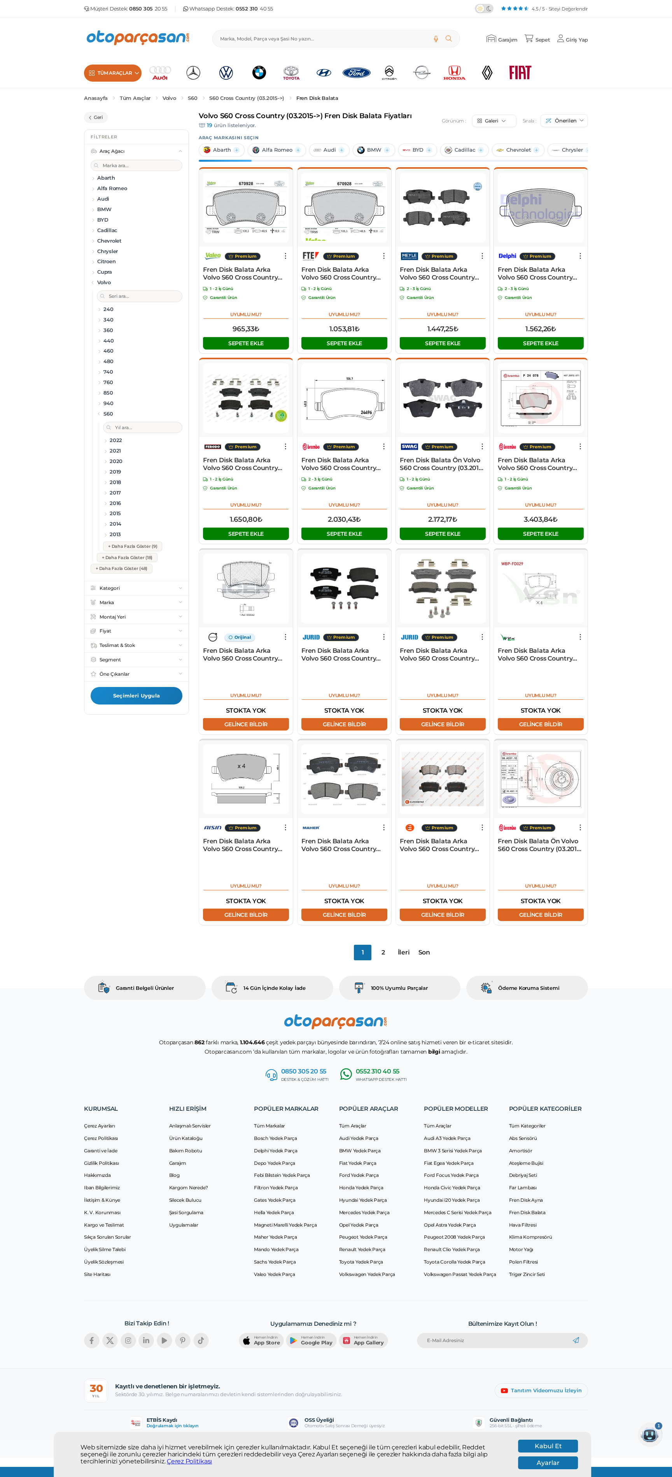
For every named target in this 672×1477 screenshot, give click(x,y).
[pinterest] (183, 1340)
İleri (404, 952)
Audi (330, 150)
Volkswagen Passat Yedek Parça (460, 1274)
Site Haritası (97, 1274)
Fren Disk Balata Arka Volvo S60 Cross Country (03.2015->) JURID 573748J (341, 654)
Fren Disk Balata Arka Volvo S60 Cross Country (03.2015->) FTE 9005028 (338, 273)
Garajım (177, 1163)
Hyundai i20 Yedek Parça (452, 1200)
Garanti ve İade (100, 1151)
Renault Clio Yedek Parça (452, 1249)
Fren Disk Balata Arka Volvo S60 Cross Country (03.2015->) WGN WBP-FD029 (535, 654)
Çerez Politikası (189, 1461)
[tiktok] (201, 1340)
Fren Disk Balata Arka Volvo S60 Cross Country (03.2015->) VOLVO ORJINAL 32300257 (246, 654)
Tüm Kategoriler (527, 1126)
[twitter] (110, 1340)
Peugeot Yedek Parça (363, 1237)
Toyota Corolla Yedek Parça (454, 1262)
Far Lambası (523, 1187)
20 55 (148, 9)
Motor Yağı (521, 1249)
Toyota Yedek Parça (361, 1262)
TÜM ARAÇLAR (115, 73)
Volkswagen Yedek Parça (367, 1274)
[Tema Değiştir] (484, 8)
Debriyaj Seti (523, 1175)
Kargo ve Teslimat (104, 1225)
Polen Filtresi (523, 1262)
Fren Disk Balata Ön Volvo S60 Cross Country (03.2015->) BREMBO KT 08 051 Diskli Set (540, 845)
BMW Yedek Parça (360, 1151)
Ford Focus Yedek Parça (451, 1175)
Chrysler (572, 150)
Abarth (222, 150)
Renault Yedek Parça (362, 1249)
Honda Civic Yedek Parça (452, 1187)
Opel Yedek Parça (358, 1225)
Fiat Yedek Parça (357, 1163)
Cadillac (465, 150)
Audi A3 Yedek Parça (447, 1138)
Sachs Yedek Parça (275, 1262)
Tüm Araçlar (135, 98)
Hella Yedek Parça (274, 1212)
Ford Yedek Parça (359, 1175)
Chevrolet (518, 150)
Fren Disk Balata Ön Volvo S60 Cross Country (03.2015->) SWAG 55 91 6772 (442, 464)
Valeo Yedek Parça (274, 1274)
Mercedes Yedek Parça (364, 1212)
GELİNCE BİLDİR (246, 724)
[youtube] (164, 1340)
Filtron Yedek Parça (276, 1187)
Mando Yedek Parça (276, 1249)
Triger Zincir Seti (527, 1274)
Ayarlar (548, 1463)
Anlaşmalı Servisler (190, 1126)
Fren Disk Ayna (526, 1200)
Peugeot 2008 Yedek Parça (454, 1237)
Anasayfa (96, 98)
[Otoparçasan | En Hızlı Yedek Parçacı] (138, 39)
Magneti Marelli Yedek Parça (285, 1225)
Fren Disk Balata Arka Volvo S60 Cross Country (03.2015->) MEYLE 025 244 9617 (440, 273)
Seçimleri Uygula (136, 695)
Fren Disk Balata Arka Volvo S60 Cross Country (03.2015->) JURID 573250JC (441, 654)
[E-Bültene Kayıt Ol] (576, 1340)
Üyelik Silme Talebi (104, 1249)
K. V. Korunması (102, 1212)
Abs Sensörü (523, 1138)
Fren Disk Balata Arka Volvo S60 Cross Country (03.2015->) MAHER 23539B (342, 845)
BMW (374, 150)
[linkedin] (146, 1340)
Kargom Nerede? (188, 1187)
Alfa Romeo (277, 150)
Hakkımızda (97, 1175)
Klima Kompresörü (530, 1237)
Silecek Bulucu (185, 1200)
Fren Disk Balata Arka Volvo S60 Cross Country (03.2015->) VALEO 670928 (243, 273)
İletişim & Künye (102, 1200)
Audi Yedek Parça (358, 1138)
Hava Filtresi (523, 1225)
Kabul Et (548, 1446)
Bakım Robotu (185, 1151)
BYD (418, 150)
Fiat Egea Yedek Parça (449, 1163)
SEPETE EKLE (246, 343)
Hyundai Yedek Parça (363, 1200)
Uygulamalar (183, 1225)
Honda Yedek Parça (361, 1187)
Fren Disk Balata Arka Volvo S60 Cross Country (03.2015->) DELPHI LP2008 (539, 273)
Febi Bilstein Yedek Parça (282, 1175)
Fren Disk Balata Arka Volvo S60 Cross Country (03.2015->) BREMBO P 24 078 (340, 464)
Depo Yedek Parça (274, 1163)
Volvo (169, 98)
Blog (174, 1175)
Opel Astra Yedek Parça (450, 1225)
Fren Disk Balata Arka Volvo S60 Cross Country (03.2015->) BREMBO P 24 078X (536, 464)
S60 (192, 98)
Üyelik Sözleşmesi (104, 1262)
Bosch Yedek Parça (275, 1138)
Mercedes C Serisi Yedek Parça (458, 1212)
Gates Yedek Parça (275, 1200)
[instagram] (128, 1340)
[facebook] (92, 1340)
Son (424, 952)
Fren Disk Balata (317, 98)
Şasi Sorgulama (186, 1212)
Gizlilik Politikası (101, 1163)
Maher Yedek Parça (275, 1237)
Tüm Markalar (269, 1126)
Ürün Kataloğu (186, 1138)
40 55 (254, 9)
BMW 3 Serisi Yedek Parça (453, 1151)
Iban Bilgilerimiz (102, 1187)
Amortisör (520, 1151)
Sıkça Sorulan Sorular (107, 1237)
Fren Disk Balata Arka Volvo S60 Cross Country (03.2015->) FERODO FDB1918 (240, 464)
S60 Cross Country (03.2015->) (246, 98)
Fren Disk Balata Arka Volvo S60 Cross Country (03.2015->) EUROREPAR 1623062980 (437, 845)
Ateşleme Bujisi (526, 1163)
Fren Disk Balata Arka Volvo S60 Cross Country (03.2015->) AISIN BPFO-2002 (240, 845)
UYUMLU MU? (246, 314)
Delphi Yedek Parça (276, 1151)
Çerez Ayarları (99, 1126)
